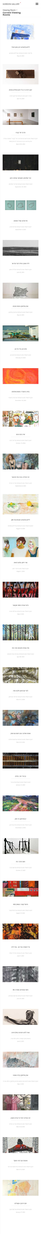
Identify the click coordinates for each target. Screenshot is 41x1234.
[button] (37, 4)
